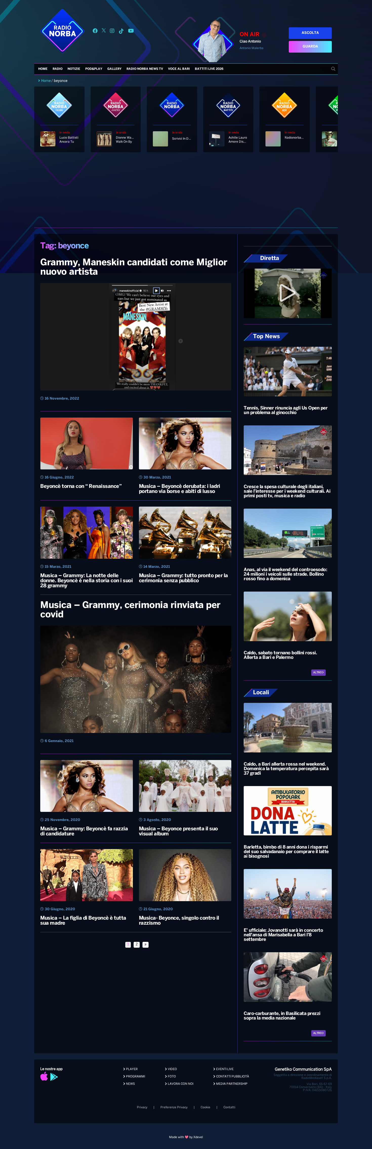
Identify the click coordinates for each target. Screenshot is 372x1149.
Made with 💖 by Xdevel (186, 1137)
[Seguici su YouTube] (131, 31)
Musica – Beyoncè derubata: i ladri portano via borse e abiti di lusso (179, 489)
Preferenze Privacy (174, 1107)
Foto (171, 1076)
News (130, 1083)
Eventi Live (224, 1069)
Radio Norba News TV (145, 69)
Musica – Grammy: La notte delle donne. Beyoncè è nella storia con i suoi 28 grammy (86, 580)
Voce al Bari (179, 69)
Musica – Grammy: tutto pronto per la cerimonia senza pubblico (183, 578)
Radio (58, 69)
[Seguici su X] (104, 31)
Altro (317, 672)
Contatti (229, 1107)
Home (43, 69)
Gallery (114, 69)
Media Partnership (231, 1083)
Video (172, 1069)
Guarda (310, 46)
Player (131, 1069)
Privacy (142, 1107)
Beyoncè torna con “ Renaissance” (80, 486)
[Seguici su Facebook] (95, 31)
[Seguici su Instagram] (112, 31)
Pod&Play (93, 69)
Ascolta (310, 33)
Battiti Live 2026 (209, 69)
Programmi (135, 1076)
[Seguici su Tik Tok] (121, 31)
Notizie (74, 69)
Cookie (205, 1107)
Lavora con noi (180, 1083)
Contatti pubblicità (232, 1076)
